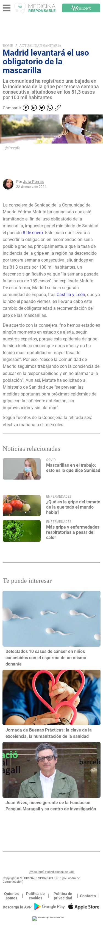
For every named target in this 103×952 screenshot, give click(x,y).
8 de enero (33, 232)
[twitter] (41, 108)
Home (8, 46)
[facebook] (26, 108)
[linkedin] (33, 108)
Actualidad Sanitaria (40, 46)
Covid (51, 459)
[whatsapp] (49, 108)
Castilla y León (71, 294)
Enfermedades (58, 496)
